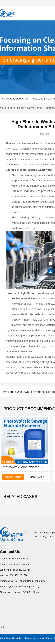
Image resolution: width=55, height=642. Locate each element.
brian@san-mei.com (18, 564)
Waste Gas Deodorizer (15, 98)
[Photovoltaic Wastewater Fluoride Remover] (24, 440)
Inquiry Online (13, 477)
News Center (35, 107)
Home (20, 107)
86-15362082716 (22, 570)
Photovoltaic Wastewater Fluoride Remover (24, 467)
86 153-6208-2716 (18, 558)
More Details (37, 477)
